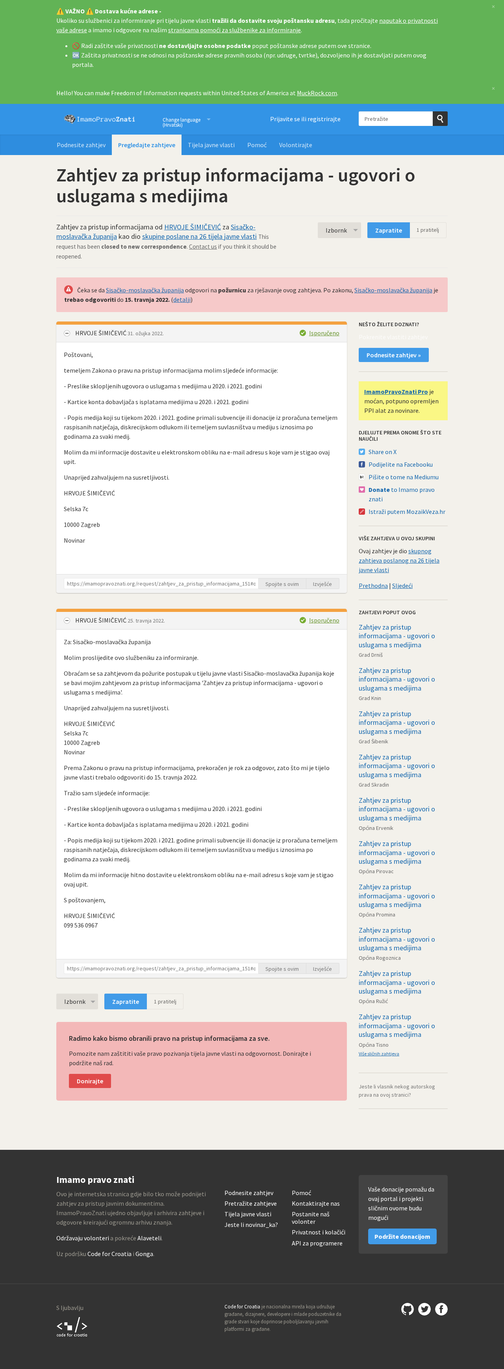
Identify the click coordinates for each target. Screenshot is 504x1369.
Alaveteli (149, 1238)
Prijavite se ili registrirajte (305, 119)
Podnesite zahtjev (81, 145)
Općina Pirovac (376, 871)
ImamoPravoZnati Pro (396, 391)
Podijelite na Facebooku (401, 464)
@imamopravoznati (424, 1309)
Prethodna (373, 585)
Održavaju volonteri (82, 1238)
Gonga (144, 1254)
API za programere (317, 1243)
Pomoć (257, 145)
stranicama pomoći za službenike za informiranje (234, 30)
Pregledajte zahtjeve (146, 145)
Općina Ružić (373, 1001)
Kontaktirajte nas (316, 1203)
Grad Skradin (374, 784)
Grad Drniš (371, 654)
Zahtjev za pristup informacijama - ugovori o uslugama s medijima (397, 636)
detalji (182, 299)
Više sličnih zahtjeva (379, 1054)
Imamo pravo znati (99, 119)
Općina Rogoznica (380, 957)
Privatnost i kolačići (318, 1232)
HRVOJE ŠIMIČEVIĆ (192, 226)
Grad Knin (370, 698)
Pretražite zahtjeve (250, 1203)
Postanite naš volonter (311, 1217)
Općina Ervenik (376, 827)
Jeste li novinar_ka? (251, 1225)
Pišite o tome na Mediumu (404, 477)
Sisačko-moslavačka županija (145, 290)
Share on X (383, 452)
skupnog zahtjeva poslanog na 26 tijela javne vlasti (399, 560)
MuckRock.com (317, 93)
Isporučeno (324, 333)
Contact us (203, 246)
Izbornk (336, 230)
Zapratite (388, 230)
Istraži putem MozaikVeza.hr (407, 511)
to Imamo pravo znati (402, 494)
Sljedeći (402, 585)
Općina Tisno (374, 1044)
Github (407, 1309)
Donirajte (90, 1081)
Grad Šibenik (373, 741)
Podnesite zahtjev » (394, 355)
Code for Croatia (109, 1254)
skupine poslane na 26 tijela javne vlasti (199, 236)
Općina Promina (377, 914)
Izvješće (322, 584)
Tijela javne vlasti (211, 145)
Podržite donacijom (402, 1236)
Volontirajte (295, 145)
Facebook (441, 1309)
